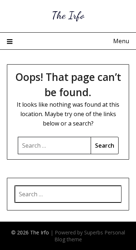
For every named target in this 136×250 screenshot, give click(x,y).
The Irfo (68, 15)
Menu (121, 41)
